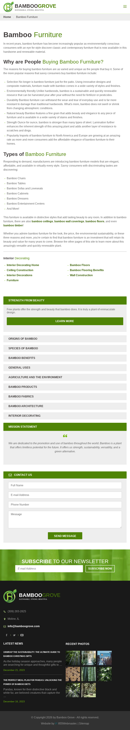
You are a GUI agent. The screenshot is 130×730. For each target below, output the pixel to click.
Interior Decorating (24, 415)
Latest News (13, 643)
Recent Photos (77, 644)
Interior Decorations (19, 275)
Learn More (41, 321)
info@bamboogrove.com (24, 626)
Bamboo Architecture (25, 406)
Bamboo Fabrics (21, 396)
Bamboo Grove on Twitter (14, 635)
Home (7, 17)
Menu (125, 6)
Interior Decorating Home (23, 265)
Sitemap (84, 723)
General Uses (19, 367)
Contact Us (23, 474)
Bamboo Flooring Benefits (87, 270)
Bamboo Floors (80, 265)
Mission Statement (22, 426)
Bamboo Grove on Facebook (6, 635)
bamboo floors (94, 221)
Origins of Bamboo (22, 338)
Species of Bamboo (23, 348)
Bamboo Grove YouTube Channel (22, 635)
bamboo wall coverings (69, 221)
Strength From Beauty (26, 300)
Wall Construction (81, 275)
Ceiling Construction (20, 270)
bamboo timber (13, 225)
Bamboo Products (22, 386)
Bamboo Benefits (21, 358)
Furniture (13, 280)
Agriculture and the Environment (35, 377)
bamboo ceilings (42, 221)
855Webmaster (67, 723)
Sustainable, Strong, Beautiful (35, 7)
